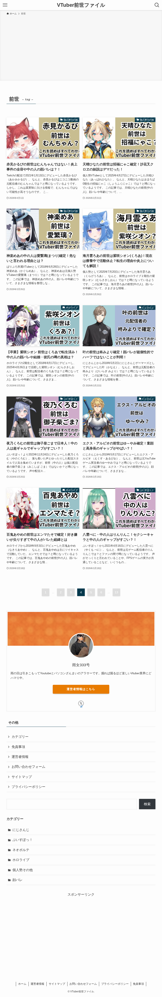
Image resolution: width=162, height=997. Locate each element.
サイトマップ (22, 777)
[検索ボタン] (157, 5)
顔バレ (17, 880)
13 (116, 592)
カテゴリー (20, 736)
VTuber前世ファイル (81, 5)
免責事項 (18, 747)
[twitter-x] (81, 703)
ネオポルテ (20, 850)
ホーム (22, 983)
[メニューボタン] (5, 5)
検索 (147, 804)
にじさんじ (20, 830)
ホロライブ (20, 860)
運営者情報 (20, 757)
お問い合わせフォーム (28, 766)
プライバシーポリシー (28, 787)
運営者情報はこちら (81, 689)
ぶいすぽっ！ (22, 840)
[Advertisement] (81, 47)
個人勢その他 (22, 870)
